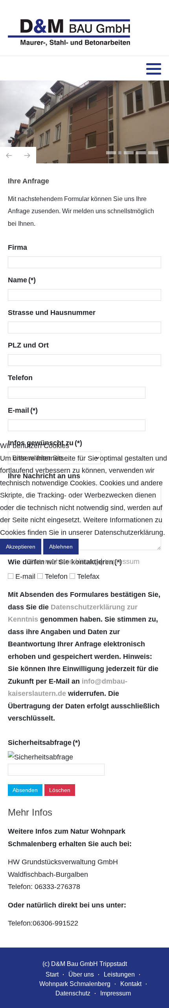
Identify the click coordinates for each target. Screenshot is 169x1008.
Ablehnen (61, 546)
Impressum (122, 561)
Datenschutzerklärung (64, 561)
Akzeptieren (20, 546)
